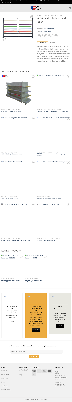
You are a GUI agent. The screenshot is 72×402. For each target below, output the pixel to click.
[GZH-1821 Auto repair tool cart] (54, 220)
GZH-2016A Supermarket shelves (11, 111)
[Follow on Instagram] (23, 370)
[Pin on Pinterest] (52, 35)
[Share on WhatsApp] (39, 35)
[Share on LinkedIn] (56, 35)
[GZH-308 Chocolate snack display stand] (54, 178)
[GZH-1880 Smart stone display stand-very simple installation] (54, 134)
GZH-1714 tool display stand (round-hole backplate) (52, 111)
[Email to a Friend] (49, 35)
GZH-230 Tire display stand (9, 198)
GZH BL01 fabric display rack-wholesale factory (34, 281)
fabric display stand (45, 31)
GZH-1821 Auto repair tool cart (46, 240)
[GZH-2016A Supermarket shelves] (18, 91)
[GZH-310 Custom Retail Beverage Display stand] (18, 220)
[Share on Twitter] (45, 35)
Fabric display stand (53, 16)
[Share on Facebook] (42, 35)
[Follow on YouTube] (21, 374)
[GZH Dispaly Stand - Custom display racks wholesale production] (36, 8)
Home (39, 16)
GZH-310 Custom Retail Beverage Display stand (15, 240)
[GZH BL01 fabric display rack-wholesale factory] (36, 265)
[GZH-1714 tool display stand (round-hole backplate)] (54, 91)
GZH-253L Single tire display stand (11, 154)
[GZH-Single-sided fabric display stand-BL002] (12, 265)
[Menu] (2, 7)
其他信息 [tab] (52, 42)
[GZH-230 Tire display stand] (18, 178)
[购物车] (70, 8)
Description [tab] (42, 42)
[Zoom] (4, 39)
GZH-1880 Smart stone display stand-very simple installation (51, 154)
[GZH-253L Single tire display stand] (18, 134)
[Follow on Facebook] (21, 370)
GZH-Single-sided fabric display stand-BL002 (10, 281)
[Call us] (27, 370)
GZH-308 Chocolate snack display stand (49, 198)
